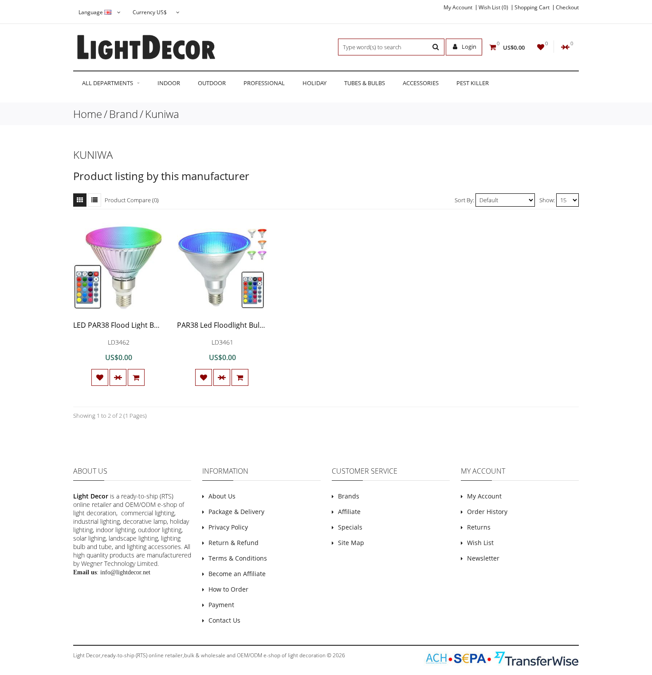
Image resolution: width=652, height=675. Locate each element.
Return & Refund (233, 542)
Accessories (421, 83)
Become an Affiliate (237, 573)
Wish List (480, 542)
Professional (264, 83)
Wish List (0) (493, 7)
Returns (479, 527)
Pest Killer (472, 83)
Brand (123, 113)
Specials (350, 527)
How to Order (228, 589)
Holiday (314, 83)
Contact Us (224, 620)
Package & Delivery (236, 511)
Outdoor (212, 83)
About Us (222, 496)
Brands (348, 496)
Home (87, 113)
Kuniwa (162, 113)
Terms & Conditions (237, 558)
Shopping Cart (532, 7)
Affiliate (349, 511)
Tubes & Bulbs (364, 83)
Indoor (168, 83)
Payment (221, 604)
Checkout (567, 7)
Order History (487, 511)
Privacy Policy (228, 527)
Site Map (351, 542)
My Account (458, 7)
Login (468, 47)
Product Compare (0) (132, 200)
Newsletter (483, 558)
